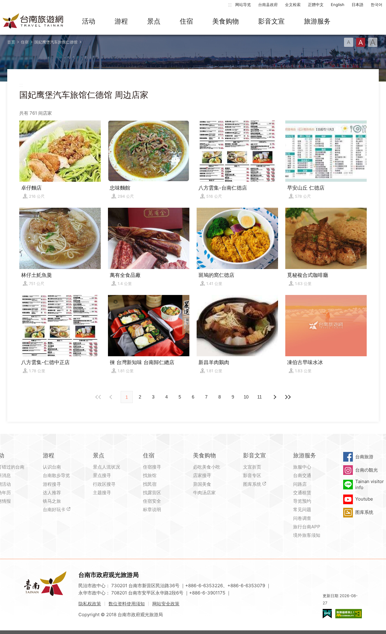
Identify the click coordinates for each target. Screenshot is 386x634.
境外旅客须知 (306, 535)
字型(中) (360, 42)
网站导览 (243, 4)
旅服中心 (302, 467)
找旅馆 (150, 475)
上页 (274, 397)
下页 (112, 397)
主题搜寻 (102, 492)
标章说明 (152, 509)
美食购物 (225, 21)
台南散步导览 (56, 475)
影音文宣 (271, 21)
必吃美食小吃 (206, 467)
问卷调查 (302, 518)
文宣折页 (252, 467)
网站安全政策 (165, 604)
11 (259, 396)
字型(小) (348, 42)
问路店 (300, 484)
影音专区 (252, 475)
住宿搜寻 (152, 467)
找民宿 (150, 484)
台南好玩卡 (54, 509)
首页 (11, 42)
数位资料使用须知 (127, 604)
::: (230, 4)
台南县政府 (268, 4)
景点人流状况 (106, 467)
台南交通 (302, 475)
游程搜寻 (52, 484)
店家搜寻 (202, 475)
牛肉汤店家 (204, 492)
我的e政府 (327, 613)
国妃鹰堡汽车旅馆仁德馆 (56, 42)
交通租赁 (302, 492)
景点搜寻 (102, 475)
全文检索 (293, 4)
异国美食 (202, 484)
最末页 (288, 397)
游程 (121, 21)
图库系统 (252, 484)
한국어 (376, 4)
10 (246, 396)
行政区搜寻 (104, 484)
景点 (153, 21)
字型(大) (372, 42)
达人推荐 (52, 492)
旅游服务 (317, 21)
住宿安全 (152, 501)
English (337, 4)
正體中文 (316, 4)
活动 (88, 21)
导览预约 (302, 501)
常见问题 (302, 509)
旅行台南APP (306, 527)
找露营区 (152, 492)
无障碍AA (348, 613)
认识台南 (52, 467)
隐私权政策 (89, 604)
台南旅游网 (33, 21)
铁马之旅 (52, 501)
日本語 (357, 4)
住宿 (186, 21)
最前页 (98, 397)
